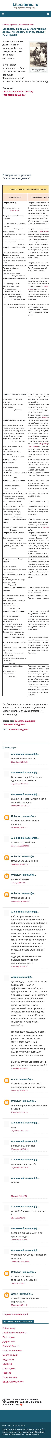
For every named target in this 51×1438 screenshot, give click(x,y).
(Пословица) (14, 210)
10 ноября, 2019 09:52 (19, 1069)
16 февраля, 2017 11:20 (20, 806)
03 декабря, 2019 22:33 (19, 1131)
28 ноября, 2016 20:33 (19, 762)
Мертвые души (10, 1355)
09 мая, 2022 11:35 (18, 1283)
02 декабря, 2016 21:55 (19, 784)
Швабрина (45, 418)
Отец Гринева (33, 446)
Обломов (7, 1364)
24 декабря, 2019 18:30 (19, 1168)
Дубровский (8, 1341)
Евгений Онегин (10, 1346)
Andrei (14, 1079)
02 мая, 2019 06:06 (18, 883)
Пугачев (46, 527)
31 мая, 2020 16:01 (18, 1218)
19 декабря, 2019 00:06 (19, 1149)
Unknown (16, 816)
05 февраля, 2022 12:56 (20, 1261)
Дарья (14, 1294)
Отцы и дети (8, 1368)
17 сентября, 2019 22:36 (20, 901)
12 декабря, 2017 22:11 (19, 827)
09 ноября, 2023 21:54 (19, 1305)
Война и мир (8, 1328)
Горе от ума (8, 1337)
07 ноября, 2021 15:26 (19, 1240)
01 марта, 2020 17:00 (19, 1196)
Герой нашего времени (14, 1332)
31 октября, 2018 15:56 (19, 864)
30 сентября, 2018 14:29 (20, 846)
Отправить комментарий (15, 1314)
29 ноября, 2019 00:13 (19, 1112)
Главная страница (9, 25)
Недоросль (8, 1359)
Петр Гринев (43, 231)
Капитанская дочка (26, 25)
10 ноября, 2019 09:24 (19, 967)
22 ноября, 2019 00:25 (19, 1090)
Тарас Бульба (9, 1377)
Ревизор (6, 1373)
